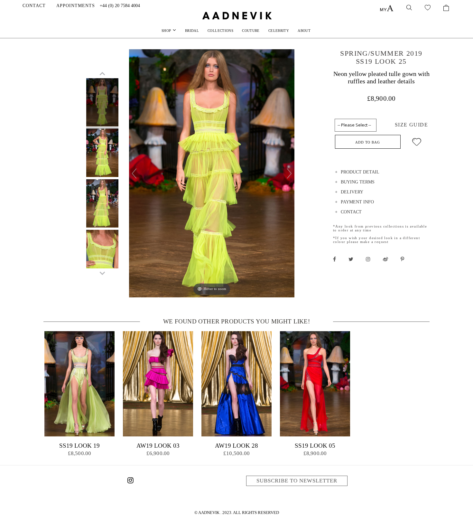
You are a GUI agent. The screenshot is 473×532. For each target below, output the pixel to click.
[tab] (381, 173)
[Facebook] (334, 259)
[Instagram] (130, 481)
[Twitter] (350, 259)
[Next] (289, 173)
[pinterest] (402, 259)
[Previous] (134, 173)
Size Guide (411, 124)
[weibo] (385, 259)
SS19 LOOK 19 (79, 445)
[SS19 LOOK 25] (102, 103)
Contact (34, 5)
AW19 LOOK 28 (236, 445)
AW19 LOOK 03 (158, 445)
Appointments (75, 5)
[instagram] (368, 259)
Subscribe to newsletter (296, 481)
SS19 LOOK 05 (315, 445)
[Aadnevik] (236, 15)
